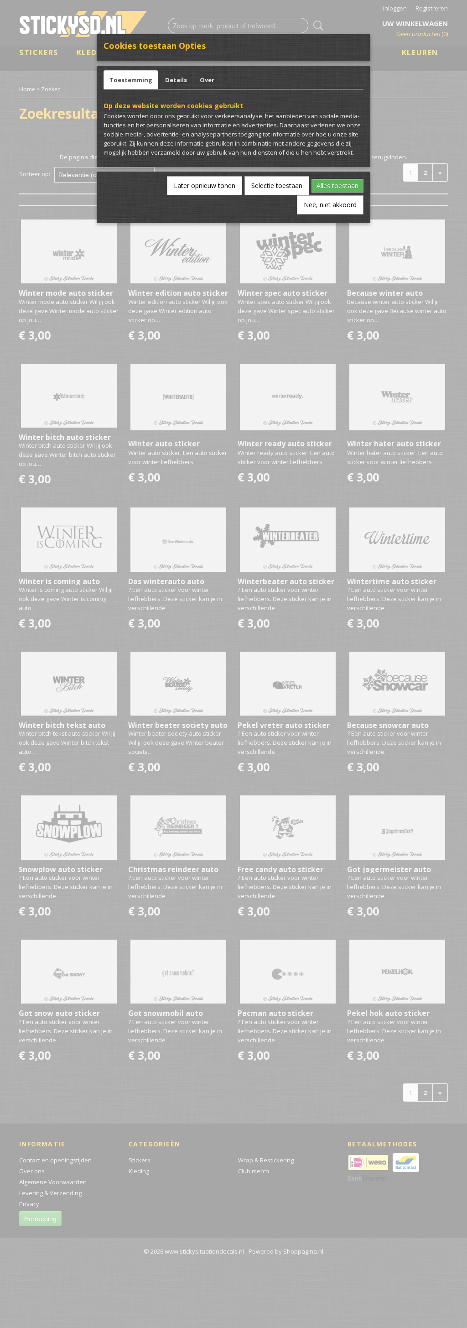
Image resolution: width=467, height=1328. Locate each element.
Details (176, 80)
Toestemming (130, 80)
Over (207, 80)
